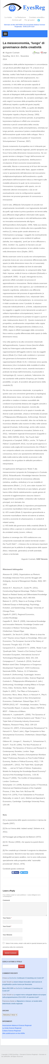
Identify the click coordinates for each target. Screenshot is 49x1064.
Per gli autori (29, 20)
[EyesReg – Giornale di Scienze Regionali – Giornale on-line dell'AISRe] (25, 8)
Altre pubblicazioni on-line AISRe (13, 1033)
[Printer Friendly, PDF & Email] (39, 54)
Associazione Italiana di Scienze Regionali (17, 1025)
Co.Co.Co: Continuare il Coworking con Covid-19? (26, 978)
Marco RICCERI (7, 988)
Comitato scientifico (36, 17)
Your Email (7, 926)
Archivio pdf (16, 20)
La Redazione (20, 17)
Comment (6, 900)
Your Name (7, 918)
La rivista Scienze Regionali (11, 1028)
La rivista (8, 17)
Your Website (7, 935)
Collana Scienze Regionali (11, 1031)
